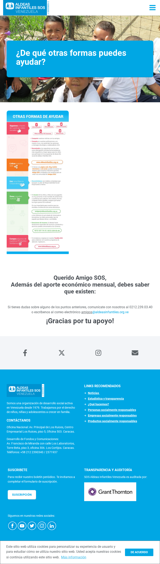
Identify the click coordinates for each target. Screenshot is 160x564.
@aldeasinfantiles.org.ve (110, 312)
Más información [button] (73, 557)
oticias (95, 393)
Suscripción (22, 494)
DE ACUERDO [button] (139, 552)
